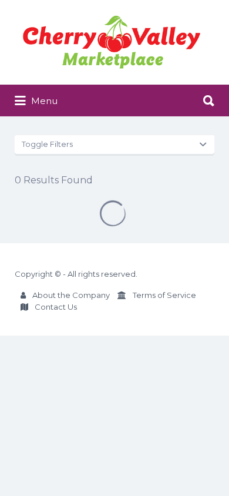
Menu (43, 100)
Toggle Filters (47, 144)
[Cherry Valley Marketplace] (111, 42)
